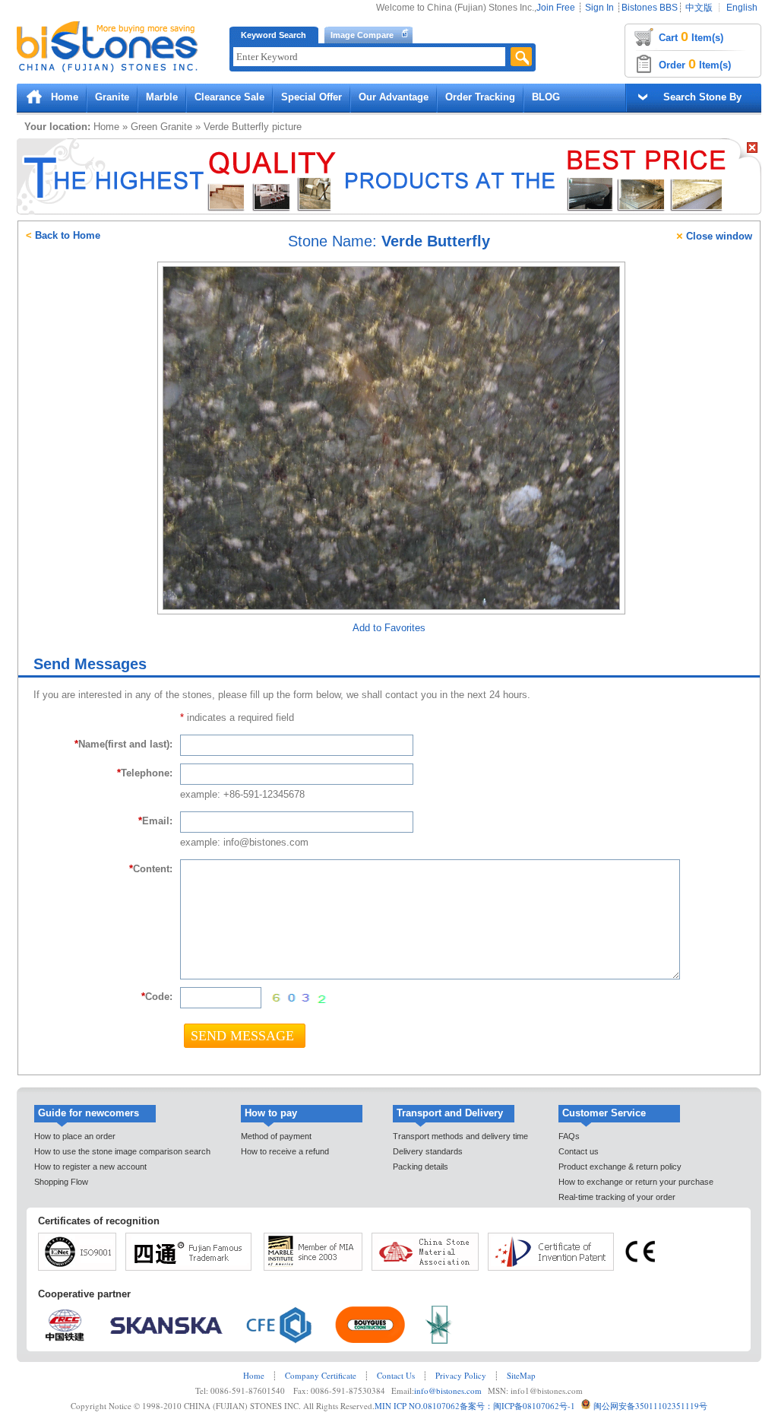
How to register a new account (90, 1166)
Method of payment (276, 1136)
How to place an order (74, 1136)
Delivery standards (428, 1151)
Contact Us (396, 1375)
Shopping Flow (61, 1181)
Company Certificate (320, 1375)
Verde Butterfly (236, 126)
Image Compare (362, 35)
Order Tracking (480, 97)
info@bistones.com (448, 1390)
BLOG (546, 97)
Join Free (555, 7)
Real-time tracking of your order (616, 1197)
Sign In (599, 7)
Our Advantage (394, 97)
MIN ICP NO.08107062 (417, 1405)
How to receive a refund (285, 1151)
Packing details (420, 1166)
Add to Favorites (389, 627)
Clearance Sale (229, 97)
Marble (162, 97)
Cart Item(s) (691, 36)
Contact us (578, 1151)
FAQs (569, 1136)
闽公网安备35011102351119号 (650, 1405)
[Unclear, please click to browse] (297, 998)
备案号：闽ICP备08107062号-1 (517, 1405)
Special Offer (311, 97)
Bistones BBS (649, 7)
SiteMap (521, 1375)
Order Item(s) (695, 63)
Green (144, 126)
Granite (112, 97)
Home (64, 97)
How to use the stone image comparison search (122, 1151)
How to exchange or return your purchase (635, 1181)
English (741, 7)
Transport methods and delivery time (460, 1136)
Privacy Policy (460, 1375)
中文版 (699, 7)
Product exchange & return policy (620, 1166)
